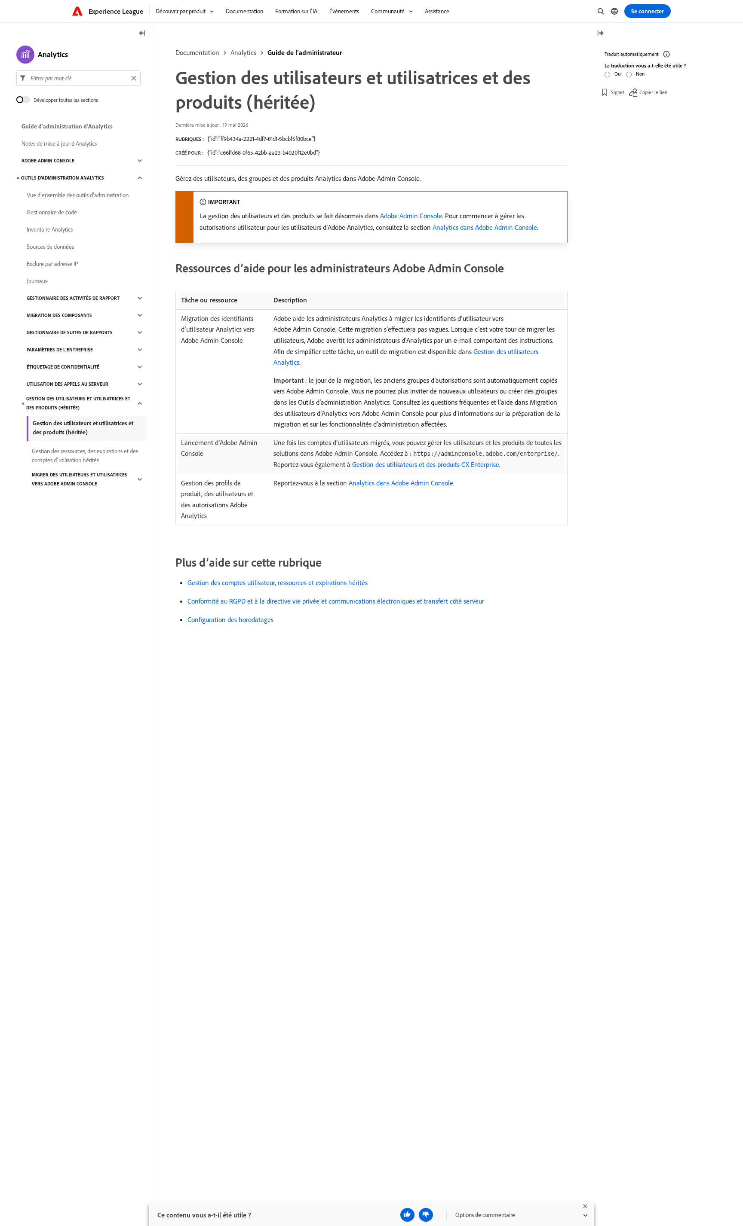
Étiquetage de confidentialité (63, 367)
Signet (617, 92)
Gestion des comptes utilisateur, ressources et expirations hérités (277, 582)
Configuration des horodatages (230, 619)
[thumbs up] (407, 1215)
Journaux (37, 281)
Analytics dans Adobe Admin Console (485, 227)
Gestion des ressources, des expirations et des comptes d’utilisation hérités (85, 455)
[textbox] (78, 78)
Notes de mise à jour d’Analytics (59, 143)
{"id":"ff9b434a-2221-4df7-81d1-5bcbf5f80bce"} (261, 139)
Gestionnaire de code (52, 212)
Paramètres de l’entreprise (60, 350)
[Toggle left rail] (142, 34)
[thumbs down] (426, 1215)
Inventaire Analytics (50, 229)
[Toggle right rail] (600, 34)
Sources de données (50, 246)
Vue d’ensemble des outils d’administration (78, 195)
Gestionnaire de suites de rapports (70, 332)
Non (640, 73)
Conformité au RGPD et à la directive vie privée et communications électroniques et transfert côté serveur (335, 601)
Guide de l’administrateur (304, 52)
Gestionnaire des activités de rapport (73, 298)
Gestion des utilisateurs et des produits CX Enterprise (425, 464)
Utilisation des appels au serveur (67, 384)
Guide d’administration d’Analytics (67, 126)
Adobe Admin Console (411, 215)
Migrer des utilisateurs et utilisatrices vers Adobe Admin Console (79, 479)
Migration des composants (59, 315)
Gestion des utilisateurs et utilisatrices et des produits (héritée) (78, 403)
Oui (618, 73)
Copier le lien (653, 92)
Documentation (197, 52)
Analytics (243, 52)
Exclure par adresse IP (52, 264)
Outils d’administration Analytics (62, 178)
